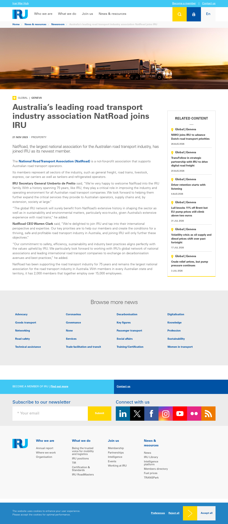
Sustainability (176, 339)
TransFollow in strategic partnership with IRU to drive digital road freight (189, 162)
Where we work (46, 453)
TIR (74, 463)
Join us (87, 14)
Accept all (207, 513)
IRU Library (151, 457)
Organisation (44, 457)
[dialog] (114, 513)
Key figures (124, 323)
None (69, 331)
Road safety (22, 339)
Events (112, 461)
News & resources (112, 14)
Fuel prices (150, 473)
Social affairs (125, 339)
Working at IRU (117, 466)
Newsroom (57, 24)
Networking (22, 331)
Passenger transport (129, 331)
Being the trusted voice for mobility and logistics (83, 451)
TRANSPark (151, 478)
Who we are (43, 14)
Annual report (44, 448)
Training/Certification (130, 347)
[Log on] (194, 14)
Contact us (209, 3)
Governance (73, 323)
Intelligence (115, 457)
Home (16, 24)
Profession (174, 331)
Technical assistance (28, 347)
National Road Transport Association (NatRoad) (54, 161)
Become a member (184, 3)
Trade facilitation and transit (83, 347)
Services (71, 339)
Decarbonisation (127, 314)
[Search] (179, 14)
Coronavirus (73, 314)
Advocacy (21, 314)
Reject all (174, 513)
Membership (116, 448)
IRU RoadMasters (83, 475)
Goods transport (25, 323)
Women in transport (180, 347)
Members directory (156, 469)
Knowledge (174, 323)
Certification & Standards (81, 469)
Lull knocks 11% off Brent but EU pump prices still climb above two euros (189, 212)
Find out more (59, 386)
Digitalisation (175, 314)
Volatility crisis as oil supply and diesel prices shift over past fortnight (191, 239)
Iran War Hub (20, 3)
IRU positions (80, 458)
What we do (67, 14)
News (147, 453)
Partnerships (116, 453)
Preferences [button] (158, 513)
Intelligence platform (151, 463)
